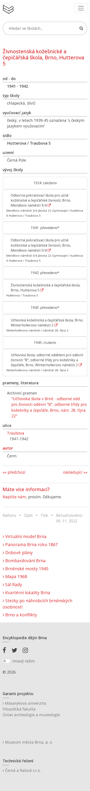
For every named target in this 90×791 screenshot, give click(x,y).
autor (8, 448)
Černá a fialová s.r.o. (22, 770)
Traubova (15, 433)
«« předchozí (14, 472)
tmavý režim (23, 661)
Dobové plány (18, 552)
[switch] (6, 661)
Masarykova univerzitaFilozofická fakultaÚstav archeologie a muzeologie (31, 709)
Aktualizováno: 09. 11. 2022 (69, 518)
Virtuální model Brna (25, 536)
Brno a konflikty (20, 615)
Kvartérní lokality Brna (27, 592)
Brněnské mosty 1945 (26, 569)
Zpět (28, 515)
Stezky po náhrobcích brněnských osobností (37, 604)
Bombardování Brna (25, 561)
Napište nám (14, 496)
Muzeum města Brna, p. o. (28, 742)
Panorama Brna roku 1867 (31, 544)
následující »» (75, 472)
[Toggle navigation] (80, 8)
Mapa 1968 (15, 576)
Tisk (44, 515)
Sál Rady (13, 584)
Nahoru (9, 515)
